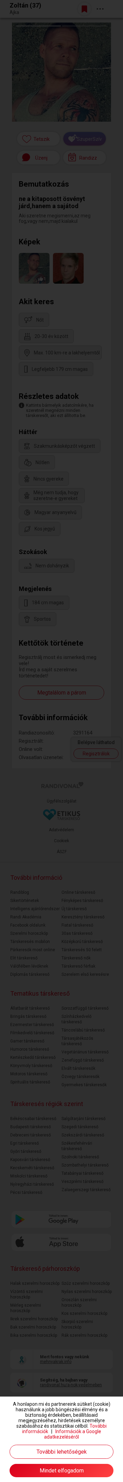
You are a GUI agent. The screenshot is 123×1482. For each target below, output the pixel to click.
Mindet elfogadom (62, 1470)
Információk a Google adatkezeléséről (72, 1434)
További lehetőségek (62, 1452)
